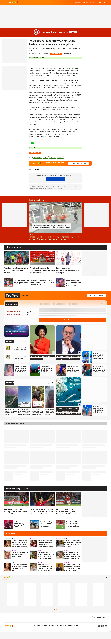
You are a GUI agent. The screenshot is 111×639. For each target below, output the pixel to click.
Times (72, 32)
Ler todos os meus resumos (72, 320)
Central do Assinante (89, 2)
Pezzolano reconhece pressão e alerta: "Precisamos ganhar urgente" (16, 270)
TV (38, 538)
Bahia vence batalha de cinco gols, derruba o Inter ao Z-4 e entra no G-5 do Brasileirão (42, 282)
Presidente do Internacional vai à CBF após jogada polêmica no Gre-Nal (21, 524)
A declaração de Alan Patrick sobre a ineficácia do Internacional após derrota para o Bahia (73, 283)
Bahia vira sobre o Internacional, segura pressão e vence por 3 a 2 (68, 270)
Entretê (14, 550)
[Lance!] (32, 143)
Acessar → (24, 341)
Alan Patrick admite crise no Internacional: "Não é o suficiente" (21, 282)
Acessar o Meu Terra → (27, 295)
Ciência (39, 550)
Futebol (60, 157)
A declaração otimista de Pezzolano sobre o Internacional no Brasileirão (42, 270)
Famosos (40, 562)
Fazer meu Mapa (16, 334)
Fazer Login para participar (55, 179)
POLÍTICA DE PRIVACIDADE (70, 626)
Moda (13, 538)
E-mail (100, 2)
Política (66, 538)
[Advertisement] (94, 282)
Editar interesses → (101, 303)
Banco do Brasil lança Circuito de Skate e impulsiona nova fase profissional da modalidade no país (46, 524)
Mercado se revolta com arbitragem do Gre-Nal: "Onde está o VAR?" (15, 511)
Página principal (13, 2)
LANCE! (45, 157)
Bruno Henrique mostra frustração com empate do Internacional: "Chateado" (66, 511)
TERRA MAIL (78, 2)
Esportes (53, 157)
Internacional (49, 32)
